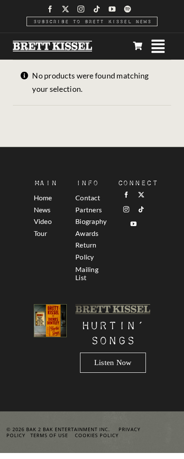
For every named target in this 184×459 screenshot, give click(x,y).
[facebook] (50, 9)
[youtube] (112, 9)
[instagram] (80, 9)
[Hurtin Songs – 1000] (50, 308)
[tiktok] (96, 9)
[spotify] (127, 9)
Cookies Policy (97, 435)
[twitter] (65, 9)
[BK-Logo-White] (52, 44)
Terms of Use (49, 435)
